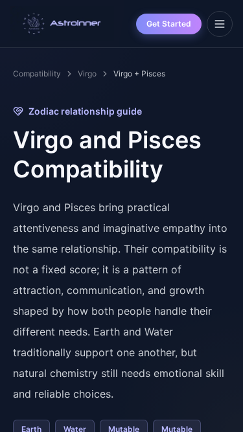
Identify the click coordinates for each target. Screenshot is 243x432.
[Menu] (220, 24)
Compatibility (37, 73)
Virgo (87, 73)
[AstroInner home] (62, 24)
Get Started (168, 23)
